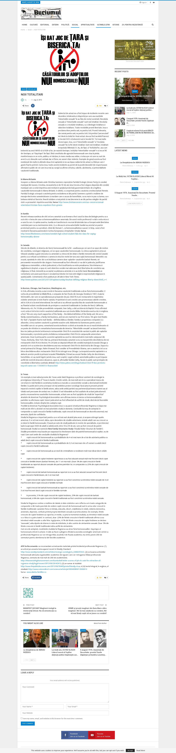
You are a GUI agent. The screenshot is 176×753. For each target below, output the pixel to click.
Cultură (34, 25)
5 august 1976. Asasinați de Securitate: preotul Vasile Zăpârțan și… (140, 121)
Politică (65, 25)
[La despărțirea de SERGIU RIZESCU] (36, 638)
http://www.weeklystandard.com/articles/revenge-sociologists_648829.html (52, 552)
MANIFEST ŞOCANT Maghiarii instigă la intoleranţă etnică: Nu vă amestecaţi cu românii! (40, 610)
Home (24, 25)
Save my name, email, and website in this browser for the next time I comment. (53, 718)
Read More (140, 750)
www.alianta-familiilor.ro (36, 572)
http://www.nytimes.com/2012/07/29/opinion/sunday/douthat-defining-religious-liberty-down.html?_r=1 (64, 279)
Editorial (44, 25)
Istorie (116, 25)
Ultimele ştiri (103, 25)
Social (75, 25)
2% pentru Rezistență (132, 25)
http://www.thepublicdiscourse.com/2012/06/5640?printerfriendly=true (50, 566)
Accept (130, 750)
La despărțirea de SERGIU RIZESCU (135, 96)
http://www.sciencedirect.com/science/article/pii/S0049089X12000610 (57, 569)
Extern (55, 25)
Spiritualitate (87, 25)
